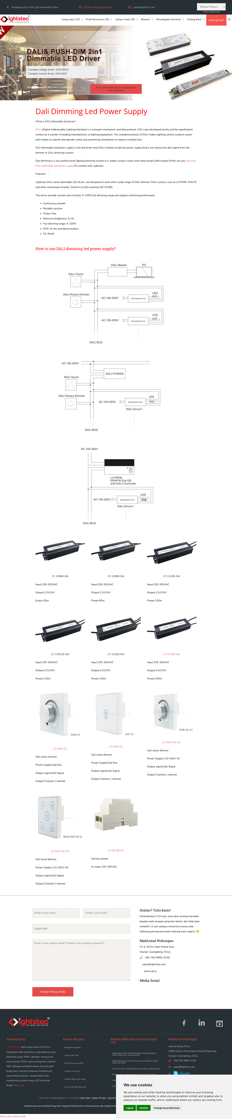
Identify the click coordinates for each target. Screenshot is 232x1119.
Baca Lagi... (19, 1085)
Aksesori (145, 19)
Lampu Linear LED (125, 19)
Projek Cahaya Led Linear (75, 1079)
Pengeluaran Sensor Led (113, 1106)
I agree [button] (129, 1108)
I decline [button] (143, 1108)
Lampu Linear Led (72, 1071)
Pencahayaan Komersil (168, 19)
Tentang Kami (194, 19)
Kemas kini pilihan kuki (13, 1116)
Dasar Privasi (99, 1097)
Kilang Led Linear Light (95, 1106)
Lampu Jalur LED (71, 19)
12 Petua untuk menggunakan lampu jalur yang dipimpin (136, 1068)
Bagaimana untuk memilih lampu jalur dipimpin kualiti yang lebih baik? (135, 1062)
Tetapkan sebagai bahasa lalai (211, 11)
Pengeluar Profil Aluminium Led (74, 1106)
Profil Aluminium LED (97, 19)
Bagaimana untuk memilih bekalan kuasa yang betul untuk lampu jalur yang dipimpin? (134, 1054)
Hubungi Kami (216, 20)
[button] (95, 7)
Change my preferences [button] (167, 1108)
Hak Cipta (85, 1097)
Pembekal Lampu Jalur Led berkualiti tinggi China (42, 1106)
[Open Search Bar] (229, 19)
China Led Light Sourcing (75, 1087)
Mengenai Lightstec (72, 1047)
